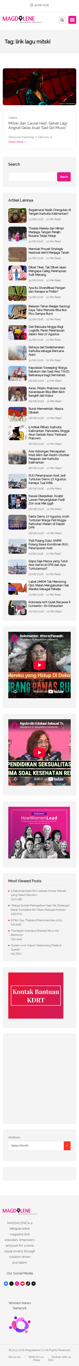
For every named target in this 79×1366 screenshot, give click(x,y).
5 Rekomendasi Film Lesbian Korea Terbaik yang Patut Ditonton (38, 893)
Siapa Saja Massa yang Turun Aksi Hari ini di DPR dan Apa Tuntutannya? (48, 564)
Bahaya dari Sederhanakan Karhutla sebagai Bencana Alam (46, 351)
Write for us (35, 1357)
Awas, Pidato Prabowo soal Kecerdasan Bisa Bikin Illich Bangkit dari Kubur (46, 391)
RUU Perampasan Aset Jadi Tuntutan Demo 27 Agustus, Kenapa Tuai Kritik (47, 479)
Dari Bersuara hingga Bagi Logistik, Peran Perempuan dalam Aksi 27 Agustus (46, 330)
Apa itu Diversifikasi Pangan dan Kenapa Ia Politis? (46, 289)
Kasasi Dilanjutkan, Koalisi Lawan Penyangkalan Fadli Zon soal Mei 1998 (46, 499)
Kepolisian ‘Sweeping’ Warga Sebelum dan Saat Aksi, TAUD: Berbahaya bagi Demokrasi (49, 371)
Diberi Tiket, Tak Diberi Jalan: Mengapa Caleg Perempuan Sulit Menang (47, 271)
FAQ (50, 1360)
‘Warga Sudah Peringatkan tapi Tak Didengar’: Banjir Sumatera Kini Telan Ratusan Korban (41, 907)
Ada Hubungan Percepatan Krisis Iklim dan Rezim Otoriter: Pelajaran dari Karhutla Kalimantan (48, 457)
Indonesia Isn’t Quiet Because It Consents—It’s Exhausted (49, 604)
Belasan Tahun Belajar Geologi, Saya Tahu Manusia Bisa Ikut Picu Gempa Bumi (49, 310)
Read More (15, 141)
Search (14, 164)
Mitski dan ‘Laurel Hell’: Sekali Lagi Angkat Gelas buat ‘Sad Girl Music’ (37, 125)
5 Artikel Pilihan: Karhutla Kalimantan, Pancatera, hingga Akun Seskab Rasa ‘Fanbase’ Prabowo (48, 432)
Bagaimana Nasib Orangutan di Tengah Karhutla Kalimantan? (49, 211)
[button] (72, 20)
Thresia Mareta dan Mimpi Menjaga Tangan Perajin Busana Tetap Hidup (46, 232)
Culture (12, 117)
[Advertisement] (39, 1078)
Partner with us (61, 1357)
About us (14, 1357)
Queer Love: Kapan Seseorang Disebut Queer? (36, 947)
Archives (14, 1137)
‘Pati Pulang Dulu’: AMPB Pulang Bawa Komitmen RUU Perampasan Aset (48, 544)
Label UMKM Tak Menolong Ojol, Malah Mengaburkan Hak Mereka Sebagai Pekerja (48, 585)
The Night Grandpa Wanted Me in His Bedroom (35, 933)
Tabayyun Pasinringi (21, 137)
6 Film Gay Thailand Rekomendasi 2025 (36, 920)
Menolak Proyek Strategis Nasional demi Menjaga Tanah (48, 250)
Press (36, 1360)
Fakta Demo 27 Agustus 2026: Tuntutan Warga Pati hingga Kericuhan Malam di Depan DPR (48, 522)
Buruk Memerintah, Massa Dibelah (45, 410)
